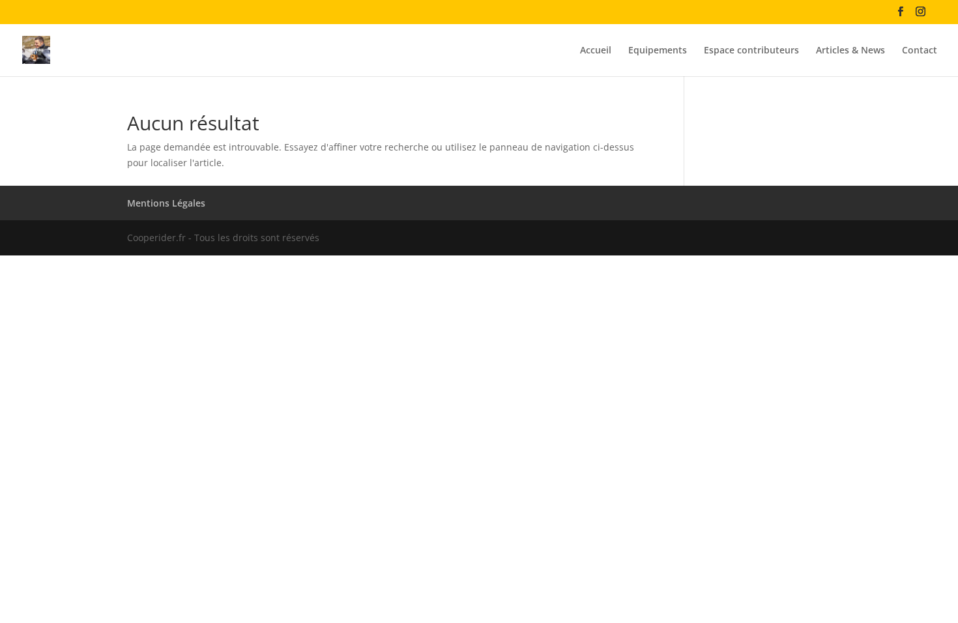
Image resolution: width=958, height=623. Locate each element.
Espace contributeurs (751, 51)
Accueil (595, 51)
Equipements (657, 51)
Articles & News (850, 51)
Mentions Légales (166, 203)
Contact (919, 51)
